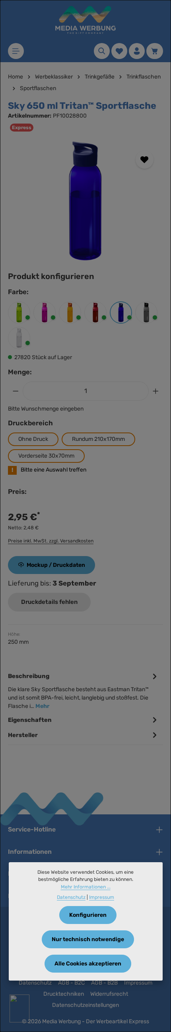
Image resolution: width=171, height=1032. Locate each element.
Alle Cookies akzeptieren (87, 963)
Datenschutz (35, 982)
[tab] (83, 690)
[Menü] (16, 51)
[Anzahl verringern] (15, 391)
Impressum (138, 982)
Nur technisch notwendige (88, 939)
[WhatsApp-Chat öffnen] (19, 1008)
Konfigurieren (88, 915)
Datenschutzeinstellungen (85, 1005)
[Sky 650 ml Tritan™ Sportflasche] (85, 201)
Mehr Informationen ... (86, 887)
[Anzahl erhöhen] (155, 391)
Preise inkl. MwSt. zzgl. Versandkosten (50, 541)
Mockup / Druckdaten (56, 565)
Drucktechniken (63, 994)
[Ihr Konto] (137, 51)
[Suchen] (102, 51)
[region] (85, 201)
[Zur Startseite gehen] (85, 20)
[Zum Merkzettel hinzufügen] (145, 160)
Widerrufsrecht (109, 994)
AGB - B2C (71, 982)
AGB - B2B (104, 982)
